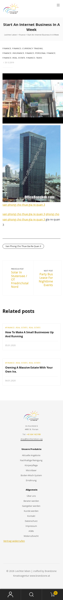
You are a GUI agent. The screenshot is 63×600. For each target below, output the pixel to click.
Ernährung (31, 480)
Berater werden (31, 500)
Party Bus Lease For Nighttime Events (46, 279)
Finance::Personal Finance (40, 53)
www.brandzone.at (40, 575)
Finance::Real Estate (14, 57)
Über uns (31, 495)
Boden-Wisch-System (31, 475)
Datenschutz (31, 520)
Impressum (31, 525)
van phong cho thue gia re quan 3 (24, 205)
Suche (31, 594)
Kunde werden (31, 510)
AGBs (31, 530)
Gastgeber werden (31, 505)
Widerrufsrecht (31, 535)
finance (7, 48)
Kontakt (31, 515)
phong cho (52, 214)
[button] (58, 5)
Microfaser (31, 470)
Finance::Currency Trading (27, 48)
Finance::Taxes (34, 57)
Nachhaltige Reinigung (31, 460)
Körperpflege (31, 465)
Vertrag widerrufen (14, 541)
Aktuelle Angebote (31, 455)
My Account (10, 594)
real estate (35, 327)
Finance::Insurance (13, 53)
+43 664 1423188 (33, 434)
